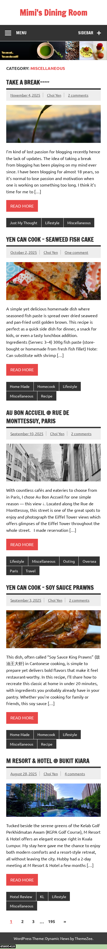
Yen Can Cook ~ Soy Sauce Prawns (50, 587)
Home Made (20, 386)
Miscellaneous (79, 222)
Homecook (46, 386)
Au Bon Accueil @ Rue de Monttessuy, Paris (37, 417)
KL (42, 896)
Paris (14, 570)
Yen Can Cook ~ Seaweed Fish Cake (50, 239)
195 (51, 921)
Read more (22, 205)
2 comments (78, 95)
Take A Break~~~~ (27, 82)
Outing (69, 561)
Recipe (46, 396)
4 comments (75, 773)
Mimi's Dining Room (54, 12)
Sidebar (85, 33)
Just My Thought (23, 222)
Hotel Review (21, 896)
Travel (31, 570)
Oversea (89, 561)
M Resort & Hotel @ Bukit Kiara (47, 761)
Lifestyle (52, 222)
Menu (21, 33)
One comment (76, 252)
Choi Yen (54, 95)
